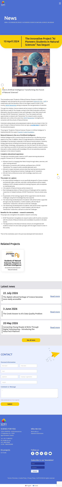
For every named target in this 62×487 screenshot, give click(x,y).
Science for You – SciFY (40, 101)
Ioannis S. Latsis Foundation (26, 132)
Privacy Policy (32, 478)
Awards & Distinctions (37, 433)
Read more (55, 296)
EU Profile (3, 453)
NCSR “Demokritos (11, 105)
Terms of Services (12, 478)
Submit (9, 404)
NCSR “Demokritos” (29, 118)
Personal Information (8, 362)
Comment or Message (8, 387)
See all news (31, 340)
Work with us (34, 431)
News (5, 22)
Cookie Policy (23, 478)
